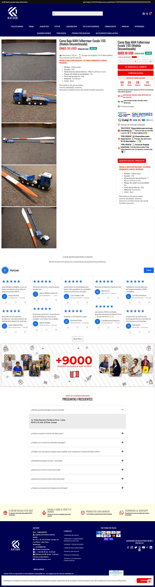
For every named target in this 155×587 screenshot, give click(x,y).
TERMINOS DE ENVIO (71, 535)
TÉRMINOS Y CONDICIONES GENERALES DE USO (73, 540)
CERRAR (144, 580)
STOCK (57, 26)
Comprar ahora (135, 73)
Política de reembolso (71, 555)
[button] (15, 290)
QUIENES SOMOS (44, 33)
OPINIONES (139, 26)
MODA (31, 26)
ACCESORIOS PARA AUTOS (107, 33)
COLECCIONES (17, 26)
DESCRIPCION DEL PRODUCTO (131, 161)
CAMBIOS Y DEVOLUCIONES (74, 544)
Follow (148, 270)
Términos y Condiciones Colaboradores (72, 559)
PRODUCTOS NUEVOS (81, 33)
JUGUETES (44, 26)
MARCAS (125, 26)
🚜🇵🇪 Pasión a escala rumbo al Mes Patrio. (14, 2)
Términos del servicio (71, 551)
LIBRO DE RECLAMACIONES (74, 548)
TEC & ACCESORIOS (91, 26)
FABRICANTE (110, 26)
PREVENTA (61, 33)
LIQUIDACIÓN (71, 26)
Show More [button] (77, 339)
